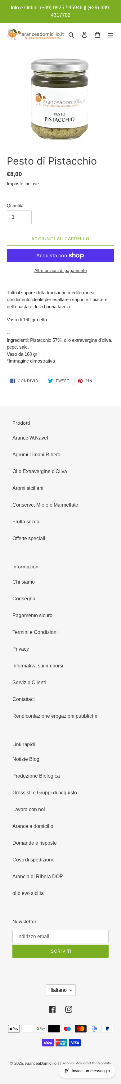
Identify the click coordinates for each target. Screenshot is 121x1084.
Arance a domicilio (32, 826)
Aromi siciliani (27, 488)
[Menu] (110, 34)
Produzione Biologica (36, 776)
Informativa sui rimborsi (37, 665)
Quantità (15, 205)
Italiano (59, 990)
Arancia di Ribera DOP (37, 876)
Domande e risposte (34, 843)
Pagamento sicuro (32, 615)
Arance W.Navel (30, 437)
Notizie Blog (25, 759)
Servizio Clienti (29, 682)
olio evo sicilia (28, 893)
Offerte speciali (28, 538)
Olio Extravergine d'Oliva (39, 471)
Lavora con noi (28, 809)
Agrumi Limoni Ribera (36, 454)
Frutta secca (25, 521)
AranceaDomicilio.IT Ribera (49, 1063)
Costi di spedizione (33, 859)
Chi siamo (23, 582)
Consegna (23, 598)
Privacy (20, 649)
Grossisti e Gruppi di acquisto (44, 792)
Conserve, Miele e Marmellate (45, 505)
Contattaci (23, 699)
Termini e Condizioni (35, 632)
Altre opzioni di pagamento (60, 270)
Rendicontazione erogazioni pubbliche (54, 716)
